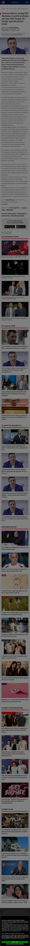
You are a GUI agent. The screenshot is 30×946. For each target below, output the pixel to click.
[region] (15, 931)
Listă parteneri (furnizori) (5, 939)
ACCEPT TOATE (15, 942)
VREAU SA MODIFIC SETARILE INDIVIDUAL (15, 943)
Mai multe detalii (10, 923)
